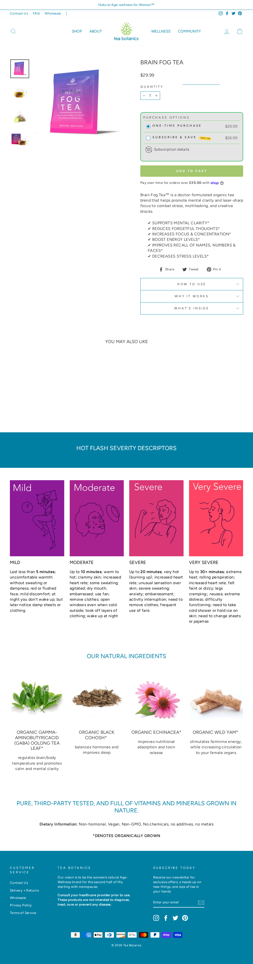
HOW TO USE (191, 284)
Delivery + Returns (24, 890)
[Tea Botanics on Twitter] (175, 918)
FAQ (36, 13)
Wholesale (53, 13)
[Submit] (201, 903)
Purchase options (166, 117)
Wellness (160, 31)
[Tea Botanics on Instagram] (156, 918)
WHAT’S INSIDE (191, 308)
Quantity (152, 86)
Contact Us (19, 13)
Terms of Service (23, 913)
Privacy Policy (21, 905)
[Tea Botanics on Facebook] (166, 918)
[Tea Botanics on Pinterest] (185, 918)
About (95, 31)
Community (189, 31)
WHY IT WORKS (192, 296)
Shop (77, 31)
